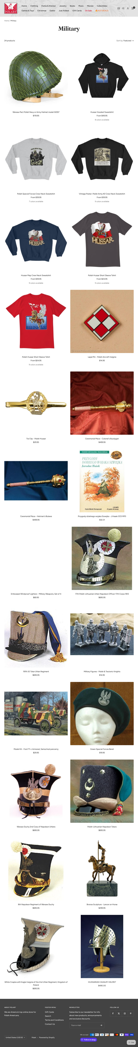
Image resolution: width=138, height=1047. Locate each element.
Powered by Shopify (47, 1037)
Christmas (41, 10)
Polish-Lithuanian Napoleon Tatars (102, 827)
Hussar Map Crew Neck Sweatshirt (36, 275)
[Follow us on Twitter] (119, 1013)
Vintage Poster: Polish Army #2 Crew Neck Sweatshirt (102, 194)
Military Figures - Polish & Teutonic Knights (102, 671)
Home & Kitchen (48, 6)
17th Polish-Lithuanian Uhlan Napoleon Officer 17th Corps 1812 (102, 594)
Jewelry (62, 6)
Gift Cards (77, 10)
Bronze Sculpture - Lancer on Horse (102, 904)
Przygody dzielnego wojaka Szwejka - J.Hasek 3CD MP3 (102, 516)
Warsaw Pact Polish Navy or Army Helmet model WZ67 (36, 112)
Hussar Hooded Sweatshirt (102, 112)
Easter (52, 10)
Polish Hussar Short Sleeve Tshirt (102, 275)
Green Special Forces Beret (102, 749)
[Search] (123, 8)
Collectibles (102, 6)
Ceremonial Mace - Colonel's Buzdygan (102, 439)
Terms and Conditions (54, 1020)
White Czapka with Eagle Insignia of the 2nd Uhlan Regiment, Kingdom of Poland (36, 983)
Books (72, 6)
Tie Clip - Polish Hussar (36, 439)
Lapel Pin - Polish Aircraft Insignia (102, 357)
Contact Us (50, 1024)
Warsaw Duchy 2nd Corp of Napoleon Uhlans (36, 827)
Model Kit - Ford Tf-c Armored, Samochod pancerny (36, 749)
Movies (90, 6)
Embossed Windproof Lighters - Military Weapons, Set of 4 (36, 594)
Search (48, 1016)
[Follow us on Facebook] (113, 1013)
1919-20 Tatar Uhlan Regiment (36, 671)
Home (24, 6)
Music (81, 6)
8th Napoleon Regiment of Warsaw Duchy (36, 904)
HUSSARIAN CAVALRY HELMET (102, 982)
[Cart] (132, 8)
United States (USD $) (14, 1037)
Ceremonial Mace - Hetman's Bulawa (36, 516)
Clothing (34, 6)
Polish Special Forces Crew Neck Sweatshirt (36, 194)
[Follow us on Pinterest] (131, 1013)
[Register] (101, 1025)
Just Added (64, 10)
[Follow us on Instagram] (125, 1013)
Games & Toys (28, 10)
